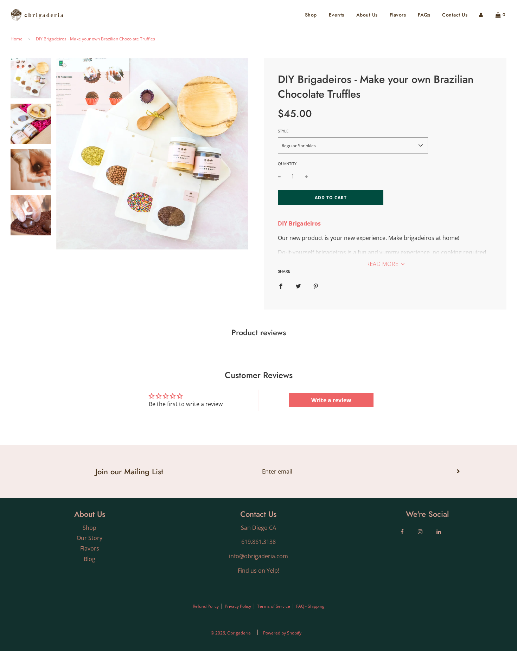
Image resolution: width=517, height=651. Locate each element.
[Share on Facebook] (281, 286)
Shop (311, 14)
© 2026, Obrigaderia (231, 633)
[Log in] (481, 15)
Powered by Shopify (282, 633)
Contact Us (454, 14)
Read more (383, 264)
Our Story (89, 538)
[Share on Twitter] (298, 286)
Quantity (287, 163)
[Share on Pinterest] (316, 286)
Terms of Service (273, 606)
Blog (89, 559)
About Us (367, 14)
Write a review (331, 400)
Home (17, 39)
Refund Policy (206, 606)
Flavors (398, 14)
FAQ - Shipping (310, 606)
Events (336, 14)
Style (283, 131)
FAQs (424, 14)
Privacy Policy (238, 606)
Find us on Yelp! (258, 570)
